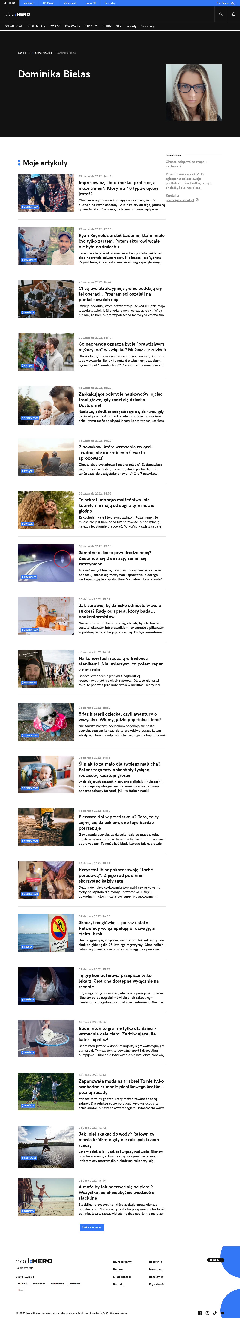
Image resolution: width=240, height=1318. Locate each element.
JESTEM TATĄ (36, 26)
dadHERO (9, 3)
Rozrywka (110, 3)
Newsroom (156, 1269)
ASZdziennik (70, 3)
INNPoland (48, 3)
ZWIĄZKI (55, 26)
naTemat (28, 3)
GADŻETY (91, 26)
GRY (118, 26)
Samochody (147, 26)
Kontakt (118, 1284)
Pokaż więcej (91, 1227)
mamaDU (91, 3)
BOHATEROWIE (14, 26)
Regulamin (156, 1276)
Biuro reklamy (122, 1261)
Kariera (118, 1269)
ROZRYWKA (72, 26)
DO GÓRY (214, 1260)
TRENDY (106, 26)
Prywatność (156, 1284)
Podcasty (131, 26)
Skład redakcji (122, 1276)
